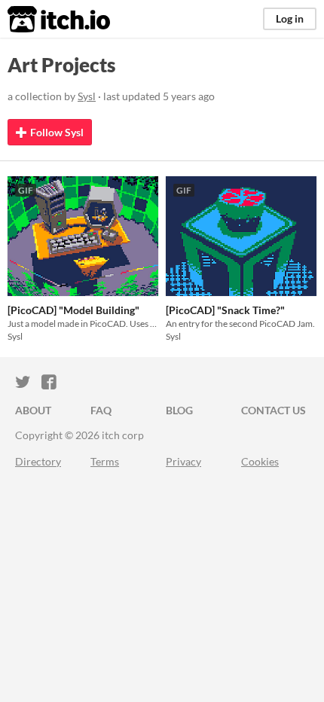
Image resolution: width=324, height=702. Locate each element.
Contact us (273, 410)
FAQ (101, 410)
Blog (179, 410)
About (33, 410)
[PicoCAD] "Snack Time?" (225, 310)
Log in (290, 18)
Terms (104, 461)
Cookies (260, 461)
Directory (38, 461)
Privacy (183, 461)
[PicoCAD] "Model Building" (73, 310)
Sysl (87, 96)
